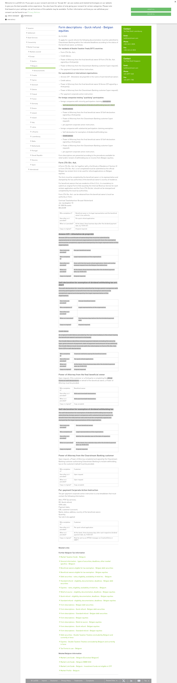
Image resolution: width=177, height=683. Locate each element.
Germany (35, 103)
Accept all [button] (151, 9)
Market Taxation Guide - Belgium (73, 557)
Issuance (30, 28)
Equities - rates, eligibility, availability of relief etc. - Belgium (83, 588)
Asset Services (32, 38)
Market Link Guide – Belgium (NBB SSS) (76, 662)
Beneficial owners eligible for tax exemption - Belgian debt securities (87, 568)
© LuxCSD (34, 681)
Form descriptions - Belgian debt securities (77, 605)
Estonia (34, 89)
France (34, 99)
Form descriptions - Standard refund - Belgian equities (81, 631)
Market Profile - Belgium (70, 671)
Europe (32, 56)
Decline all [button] (151, 14)
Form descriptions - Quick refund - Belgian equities (80, 626)
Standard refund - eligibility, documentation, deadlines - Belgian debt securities (87, 582)
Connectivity (32, 42)
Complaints (90, 681)
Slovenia (34, 160)
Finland (34, 94)
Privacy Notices (34, 12)
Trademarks (78, 681)
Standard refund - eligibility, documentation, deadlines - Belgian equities (88, 601)
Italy (33, 122)
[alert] (88, 12)
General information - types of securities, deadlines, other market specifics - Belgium (86, 563)
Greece (34, 108)
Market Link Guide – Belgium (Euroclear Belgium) (80, 658)
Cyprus (34, 80)
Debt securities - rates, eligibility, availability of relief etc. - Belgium (86, 577)
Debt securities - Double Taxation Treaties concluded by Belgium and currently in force (87, 636)
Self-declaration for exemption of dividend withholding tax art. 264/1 (89, 105)
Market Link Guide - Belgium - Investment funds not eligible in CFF (86, 666)
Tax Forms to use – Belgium (71, 648)
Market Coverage (33, 47)
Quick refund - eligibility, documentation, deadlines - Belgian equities (87, 596)
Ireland (34, 118)
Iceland (34, 113)
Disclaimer (54, 681)
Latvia (34, 127)
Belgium (34, 66)
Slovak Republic (37, 155)
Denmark (35, 85)
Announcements (39, 71)
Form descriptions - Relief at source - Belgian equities (81, 622)
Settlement (31, 33)
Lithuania (35, 132)
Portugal (34, 151)
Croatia (34, 75)
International (34, 169)
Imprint (44, 681)
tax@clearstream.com (131, 38)
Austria (34, 61)
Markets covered (35, 52)
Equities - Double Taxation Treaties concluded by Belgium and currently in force (88, 643)
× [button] (175, 2)
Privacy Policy (66, 681)
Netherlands (36, 146)
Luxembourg (36, 136)
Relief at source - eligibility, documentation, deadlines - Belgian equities (88, 592)
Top (145, 681)
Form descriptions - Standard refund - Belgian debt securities (84, 613)
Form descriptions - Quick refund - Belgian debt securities (83, 609)
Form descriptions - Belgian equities (74, 618)
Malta (34, 141)
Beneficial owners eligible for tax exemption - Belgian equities (84, 572)
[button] (59, 19)
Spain (34, 165)
